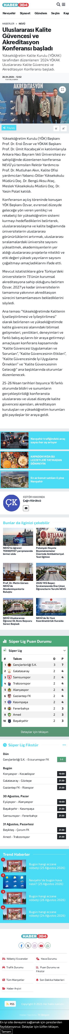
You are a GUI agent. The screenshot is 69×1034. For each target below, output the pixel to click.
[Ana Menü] (63, 4)
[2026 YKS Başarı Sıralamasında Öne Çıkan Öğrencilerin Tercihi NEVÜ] (51, 571)
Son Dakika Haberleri (52, 979)
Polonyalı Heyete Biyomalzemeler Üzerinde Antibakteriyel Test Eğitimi (50, 552)
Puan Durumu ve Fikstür (48, 969)
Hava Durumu (49, 958)
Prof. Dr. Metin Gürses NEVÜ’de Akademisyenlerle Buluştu (15, 587)
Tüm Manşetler (15, 979)
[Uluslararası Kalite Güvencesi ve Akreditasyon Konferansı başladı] (34, 103)
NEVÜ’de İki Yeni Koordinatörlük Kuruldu (50, 619)
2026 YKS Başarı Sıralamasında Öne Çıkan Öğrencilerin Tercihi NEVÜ (51, 585)
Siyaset (25, 13)
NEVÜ (22, 23)
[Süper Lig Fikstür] (64, 744)
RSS (11, 1003)
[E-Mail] (26, 508)
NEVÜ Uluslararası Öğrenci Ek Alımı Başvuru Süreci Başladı (17, 620)
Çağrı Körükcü (32, 500)
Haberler (8, 23)
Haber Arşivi (14, 988)
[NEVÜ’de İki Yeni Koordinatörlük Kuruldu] (51, 606)
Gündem (40, 13)
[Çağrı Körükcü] (11, 502)
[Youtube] (41, 945)
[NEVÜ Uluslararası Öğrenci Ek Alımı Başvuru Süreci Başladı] (18, 606)
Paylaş (11, 127)
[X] (28, 945)
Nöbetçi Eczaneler (17, 958)
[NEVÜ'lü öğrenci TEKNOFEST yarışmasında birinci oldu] (18, 536)
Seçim (55, 13)
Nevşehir (9, 13)
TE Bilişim (43, 1014)
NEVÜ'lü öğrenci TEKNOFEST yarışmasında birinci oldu (18, 550)
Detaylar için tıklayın (34, 731)
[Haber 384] (15, 4)
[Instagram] (35, 945)
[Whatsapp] (48, 945)
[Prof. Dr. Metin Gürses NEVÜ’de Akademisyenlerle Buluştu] (18, 571)
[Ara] (58, 4)
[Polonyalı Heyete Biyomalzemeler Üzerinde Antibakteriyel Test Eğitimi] (51, 536)
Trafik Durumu (14, 967)
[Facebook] (21, 945)
